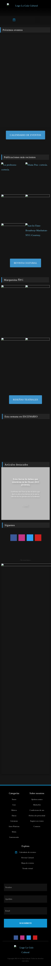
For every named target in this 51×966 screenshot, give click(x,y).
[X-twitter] (30, 537)
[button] (37, 20)
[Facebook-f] (13, 537)
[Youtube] (38, 537)
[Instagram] (21, 537)
